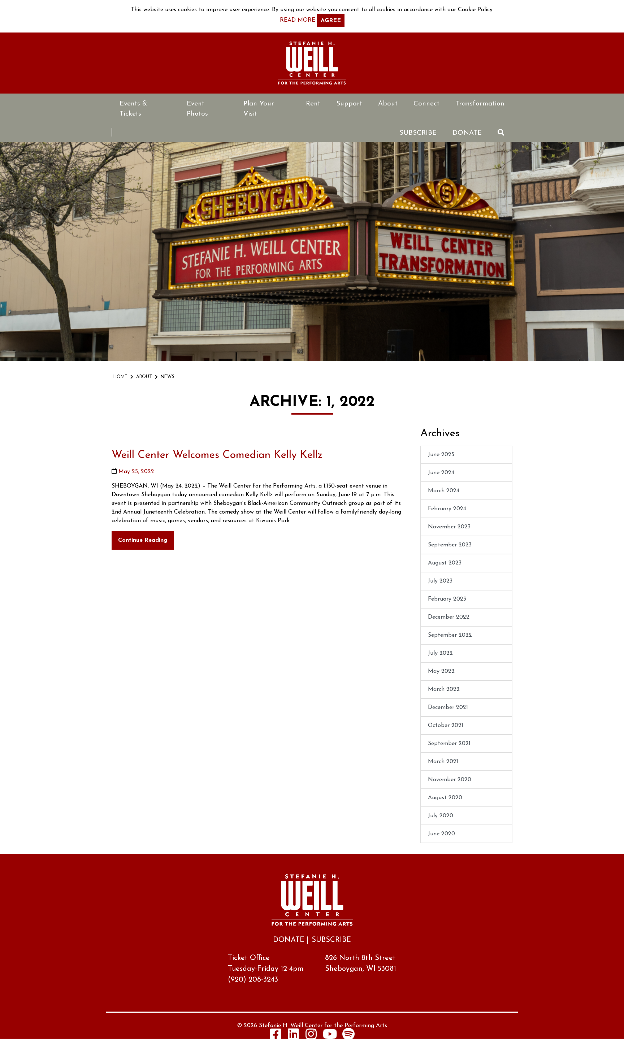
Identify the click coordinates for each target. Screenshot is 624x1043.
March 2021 (443, 762)
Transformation (479, 103)
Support (349, 103)
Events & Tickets (133, 108)
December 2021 (448, 707)
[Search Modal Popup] (501, 132)
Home (120, 377)
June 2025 (441, 455)
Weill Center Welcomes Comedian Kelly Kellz (217, 455)
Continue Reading (142, 540)
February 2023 (447, 599)
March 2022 (444, 689)
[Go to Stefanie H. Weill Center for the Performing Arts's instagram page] (311, 1033)
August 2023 (445, 563)
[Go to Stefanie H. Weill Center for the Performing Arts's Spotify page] (348, 1033)
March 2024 (443, 491)
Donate (467, 133)
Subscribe (418, 133)
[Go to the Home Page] (312, 63)
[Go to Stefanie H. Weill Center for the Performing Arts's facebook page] (276, 1033)
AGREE (331, 20)
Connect (426, 103)
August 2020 (445, 798)
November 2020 (449, 780)
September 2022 (450, 635)
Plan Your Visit (258, 108)
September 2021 (449, 743)
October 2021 (445, 725)
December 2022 (448, 617)
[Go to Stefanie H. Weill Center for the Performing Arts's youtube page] (330, 1033)
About (388, 103)
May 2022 (441, 671)
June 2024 (441, 473)
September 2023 (450, 545)
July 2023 (440, 581)
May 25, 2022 (136, 472)
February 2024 (447, 509)
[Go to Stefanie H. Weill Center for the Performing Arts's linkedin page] (293, 1033)
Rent (313, 103)
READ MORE (297, 20)
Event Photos (197, 108)
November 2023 (449, 527)
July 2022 (440, 653)
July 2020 (440, 816)
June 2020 (441, 834)
